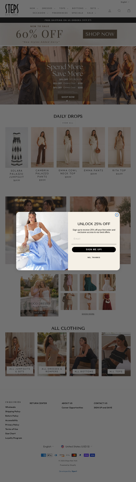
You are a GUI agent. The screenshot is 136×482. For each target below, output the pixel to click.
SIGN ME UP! (94, 249)
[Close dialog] (116, 214)
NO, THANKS (94, 257)
